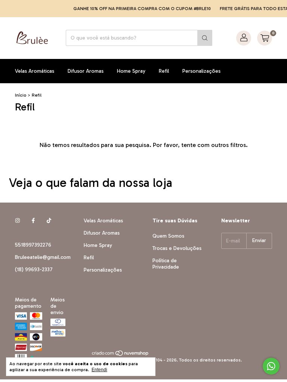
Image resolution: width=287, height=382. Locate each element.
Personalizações (201, 71)
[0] (264, 38)
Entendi (99, 369)
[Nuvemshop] (120, 354)
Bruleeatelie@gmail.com (43, 257)
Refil (164, 71)
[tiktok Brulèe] (49, 220)
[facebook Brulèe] (33, 220)
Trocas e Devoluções (176, 248)
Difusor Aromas (86, 71)
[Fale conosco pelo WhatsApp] (271, 366)
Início (21, 95)
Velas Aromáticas (34, 71)
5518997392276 (33, 245)
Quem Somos (168, 236)
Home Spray (131, 71)
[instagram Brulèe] (17, 220)
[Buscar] (204, 38)
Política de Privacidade (165, 263)
